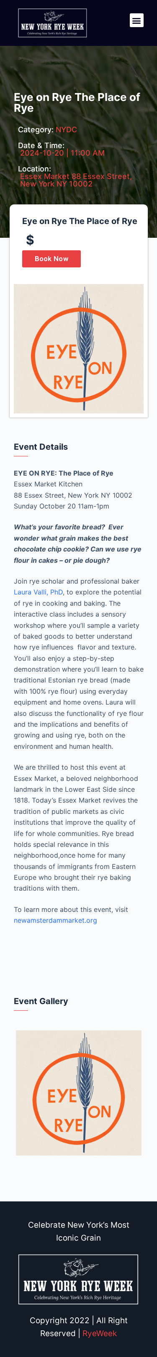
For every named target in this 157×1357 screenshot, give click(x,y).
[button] (137, 20)
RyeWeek (99, 1333)
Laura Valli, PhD (38, 592)
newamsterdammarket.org (55, 920)
